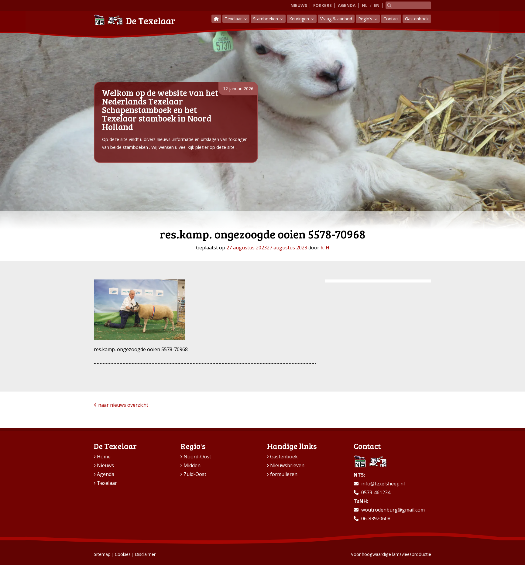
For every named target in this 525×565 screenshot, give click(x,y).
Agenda (347, 5)
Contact (391, 19)
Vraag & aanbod (336, 19)
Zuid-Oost (195, 474)
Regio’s (365, 19)
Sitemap (102, 554)
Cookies (123, 554)
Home (104, 456)
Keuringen (299, 19)
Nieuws (298, 5)
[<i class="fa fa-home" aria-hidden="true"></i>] (216, 19)
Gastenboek (417, 19)
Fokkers (322, 5)
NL (365, 5)
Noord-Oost (197, 456)
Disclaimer (145, 554)
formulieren (283, 474)
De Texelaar (150, 21)
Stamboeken (266, 19)
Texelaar (234, 19)
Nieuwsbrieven (287, 465)
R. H (325, 247)
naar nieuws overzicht (122, 405)
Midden (192, 465)
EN (376, 5)
